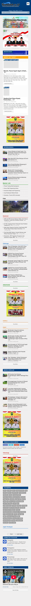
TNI (7, 501)
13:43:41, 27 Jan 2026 (13, 257)
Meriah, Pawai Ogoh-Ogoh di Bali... (15, 71)
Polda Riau (5, 494)
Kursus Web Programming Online (11, 188)
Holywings (22, 507)
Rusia (14, 490)
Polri (26, 490)
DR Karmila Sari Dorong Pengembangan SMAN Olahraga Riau (18, 375)
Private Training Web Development (11, 186)
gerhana (13, 520)
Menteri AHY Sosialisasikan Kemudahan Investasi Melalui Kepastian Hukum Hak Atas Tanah (17, 171)
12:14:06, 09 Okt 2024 (13, 408)
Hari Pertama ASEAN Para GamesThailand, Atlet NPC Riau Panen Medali (16, 276)
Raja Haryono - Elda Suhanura (19, 512)
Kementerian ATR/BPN (17, 518)
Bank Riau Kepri (6, 520)
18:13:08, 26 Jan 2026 (13, 264)
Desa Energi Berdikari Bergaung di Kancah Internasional (17, 165)
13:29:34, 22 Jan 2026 (13, 279)
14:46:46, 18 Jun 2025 (13, 167)
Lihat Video (6, 586)
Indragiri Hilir (17, 499)
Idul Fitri (23, 499)
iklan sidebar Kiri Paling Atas (15, 143)
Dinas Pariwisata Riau (14, 507)
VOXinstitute (15, 492)
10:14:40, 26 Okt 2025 (13, 161)
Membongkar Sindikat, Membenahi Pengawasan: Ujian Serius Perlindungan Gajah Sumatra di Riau (17, 337)
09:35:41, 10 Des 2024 (13, 378)
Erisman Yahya (12, 522)
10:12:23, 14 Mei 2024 (13, 180)
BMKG (4, 516)
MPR (19, 516)
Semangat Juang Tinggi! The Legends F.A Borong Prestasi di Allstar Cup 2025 (18, 262)
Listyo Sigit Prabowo (7, 503)
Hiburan (9, 492)
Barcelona (5, 522)
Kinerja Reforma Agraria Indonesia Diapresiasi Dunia (17, 178)
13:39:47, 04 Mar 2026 (13, 341)
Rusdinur (9, 490)
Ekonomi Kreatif (16, 497)
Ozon (4, 501)
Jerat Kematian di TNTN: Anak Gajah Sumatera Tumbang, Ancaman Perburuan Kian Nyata (17, 346)
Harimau (18, 509)
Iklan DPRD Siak (15, 48)
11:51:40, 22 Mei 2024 (13, 394)
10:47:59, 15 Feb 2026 (13, 361)
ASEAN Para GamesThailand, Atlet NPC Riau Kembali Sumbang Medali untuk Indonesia (17, 269)
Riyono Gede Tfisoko (11, 516)
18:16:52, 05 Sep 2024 (13, 401)
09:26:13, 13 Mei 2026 (13, 155)
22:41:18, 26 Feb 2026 (13, 348)
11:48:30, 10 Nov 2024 (13, 385)
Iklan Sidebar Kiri (15, 317)
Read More (15, 240)
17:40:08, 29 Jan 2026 (13, 250)
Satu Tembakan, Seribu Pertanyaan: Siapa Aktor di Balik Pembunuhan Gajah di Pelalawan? (17, 359)
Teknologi (14, 505)
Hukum (4, 492)
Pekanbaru (24, 505)
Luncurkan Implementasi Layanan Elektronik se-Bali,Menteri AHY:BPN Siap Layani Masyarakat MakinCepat (17, 390)
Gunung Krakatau (20, 490)
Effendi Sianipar (20, 501)
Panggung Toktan (7, 505)
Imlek (10, 494)
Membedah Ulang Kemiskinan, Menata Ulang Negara (16, 331)
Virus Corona (12, 501)
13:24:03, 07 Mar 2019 (11, 74)
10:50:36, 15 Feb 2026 (13, 354)
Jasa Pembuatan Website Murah (11, 192)
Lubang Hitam (19, 520)
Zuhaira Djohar (10, 514)
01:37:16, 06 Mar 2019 (11, 101)
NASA (4, 490)
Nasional (12, 499)
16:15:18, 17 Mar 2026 (13, 333)
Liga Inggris (20, 514)
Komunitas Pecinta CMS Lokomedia (12, 195)
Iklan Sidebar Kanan (15, 437)
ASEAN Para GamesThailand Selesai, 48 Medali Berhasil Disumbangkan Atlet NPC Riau (16, 255)
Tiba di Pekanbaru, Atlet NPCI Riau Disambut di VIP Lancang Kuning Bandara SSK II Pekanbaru (17, 248)
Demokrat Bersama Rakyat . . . (11, 584)
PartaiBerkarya (22, 492)
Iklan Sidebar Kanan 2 (15, 483)
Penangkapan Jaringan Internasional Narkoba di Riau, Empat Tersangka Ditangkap (17, 398)
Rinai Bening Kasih (7, 518)
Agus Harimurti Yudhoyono (9, 509)
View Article (10, 545)
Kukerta (19, 505)
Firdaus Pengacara (7, 497)
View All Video (16, 590)
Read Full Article (8, 83)
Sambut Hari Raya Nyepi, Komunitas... (12, 99)
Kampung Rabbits (16, 494)
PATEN (15, 514)
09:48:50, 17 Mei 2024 (13, 174)
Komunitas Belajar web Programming (12, 190)
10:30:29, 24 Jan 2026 (13, 272)
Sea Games (5, 507)
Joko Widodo (16, 503)
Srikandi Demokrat (7, 512)
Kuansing (23, 497)
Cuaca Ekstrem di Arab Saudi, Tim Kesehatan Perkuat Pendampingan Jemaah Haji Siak (17, 153)
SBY (4, 514)
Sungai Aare (6, 499)
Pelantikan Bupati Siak (15, 28)
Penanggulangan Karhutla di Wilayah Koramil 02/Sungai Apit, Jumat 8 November (18, 383)
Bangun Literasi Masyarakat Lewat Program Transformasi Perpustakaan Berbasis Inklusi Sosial (17, 405)
